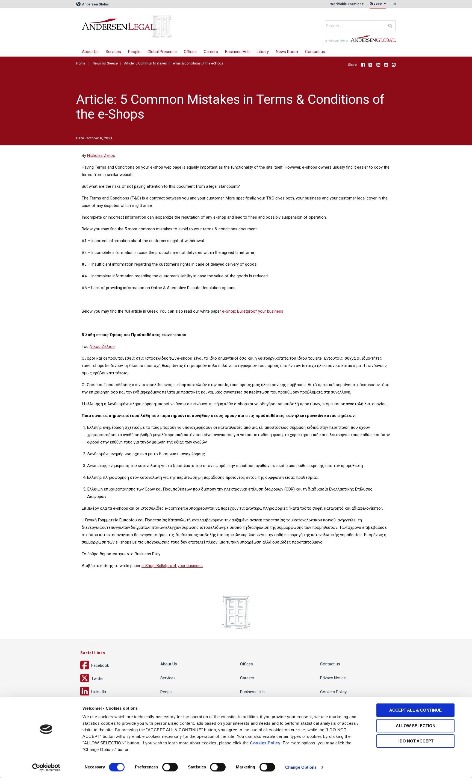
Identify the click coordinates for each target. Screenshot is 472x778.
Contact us (315, 51)
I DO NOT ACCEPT (415, 741)
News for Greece (105, 63)
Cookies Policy (265, 743)
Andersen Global (94, 4)
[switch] (170, 767)
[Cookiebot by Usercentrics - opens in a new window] (46, 767)
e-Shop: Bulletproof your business (252, 311)
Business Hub (237, 51)
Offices (190, 51)
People (134, 51)
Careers (211, 51)
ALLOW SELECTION (415, 725)
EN (393, 4)
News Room (287, 51)
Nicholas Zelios (101, 155)
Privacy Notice (333, 678)
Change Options (301, 767)
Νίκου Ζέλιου (102, 346)
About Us (90, 51)
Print (393, 65)
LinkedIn (378, 65)
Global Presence (162, 51)
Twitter (370, 65)
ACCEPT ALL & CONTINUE (415, 710)
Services (113, 51)
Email (386, 65)
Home (80, 63)
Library (263, 51)
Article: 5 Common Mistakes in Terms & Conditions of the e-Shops (173, 63)
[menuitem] (113, 51)
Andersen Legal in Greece (164, 23)
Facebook (363, 65)
